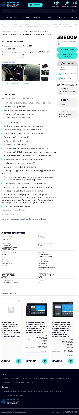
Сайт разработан (65, 412)
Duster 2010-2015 (42, 24)
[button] (38, 72)
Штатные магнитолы (17, 24)
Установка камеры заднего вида (65, 114)
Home (4, 24)
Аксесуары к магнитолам (12, 395)
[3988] (24, 83)
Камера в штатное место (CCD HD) (67, 102)
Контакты (73, 18)
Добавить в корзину (67, 55)
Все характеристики (8, 62)
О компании (60, 18)
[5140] (45, 301)
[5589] (71, 301)
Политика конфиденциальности (13, 412)
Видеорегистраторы (52, 391)
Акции (37, 18)
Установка (25, 18)
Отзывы (47, 18)
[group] (30, 73)
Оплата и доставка (9, 17)
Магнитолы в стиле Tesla (31, 391)
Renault (30, 24)
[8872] (19, 301)
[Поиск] (75, 11)
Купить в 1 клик (67, 50)
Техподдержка (18, 382)
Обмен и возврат (62, 378)
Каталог (36, 5)
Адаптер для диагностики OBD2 (67, 91)
